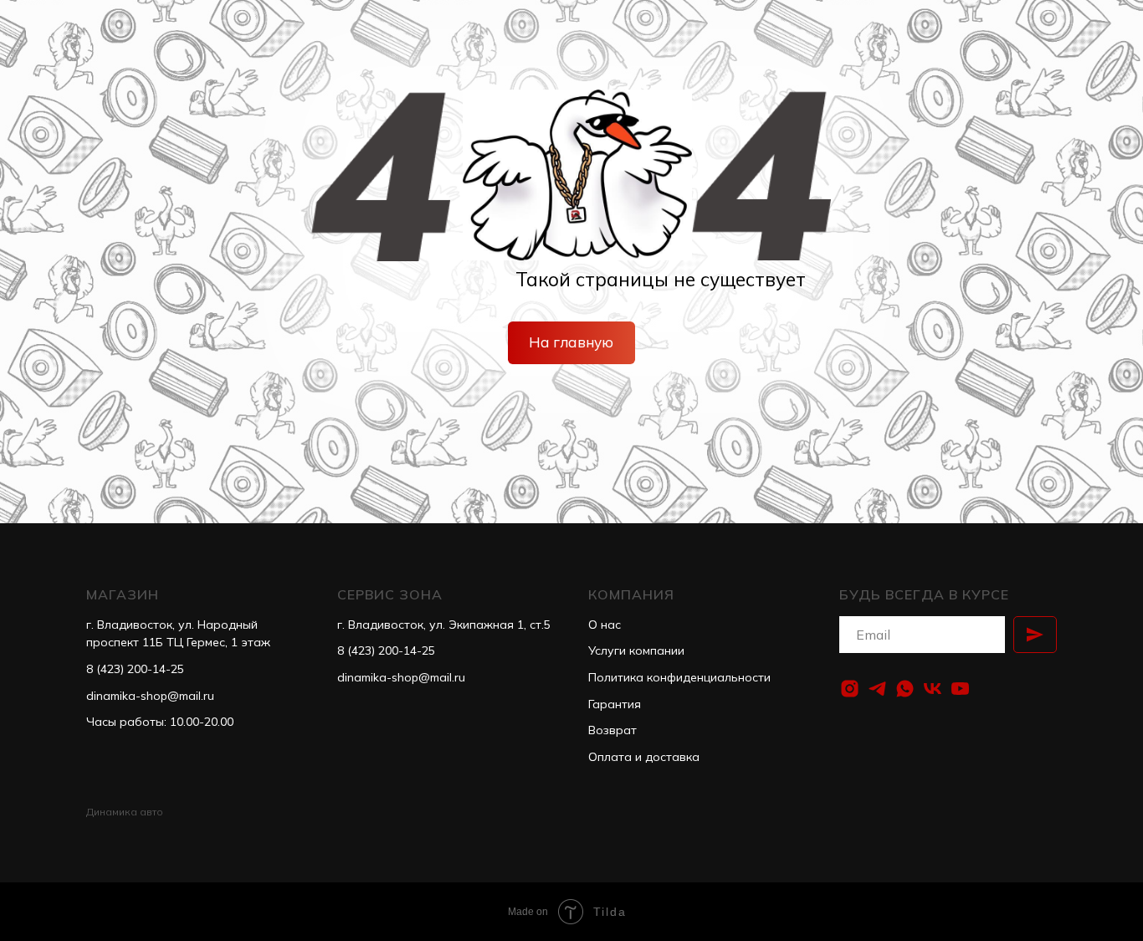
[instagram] (849, 688)
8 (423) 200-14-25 (135, 668)
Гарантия (614, 704)
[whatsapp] (904, 688)
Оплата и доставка (644, 756)
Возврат (612, 730)
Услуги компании (636, 650)
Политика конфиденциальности (679, 677)
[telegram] (877, 688)
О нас (604, 624)
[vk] (932, 688)
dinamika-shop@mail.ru (150, 695)
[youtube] (960, 688)
